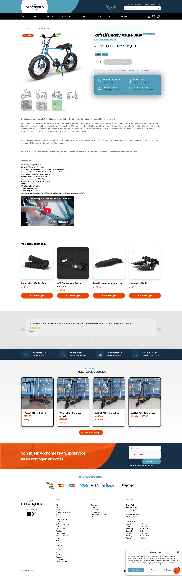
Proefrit (124, 16)
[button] (178, 552)
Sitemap (94, 517)
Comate (59, 517)
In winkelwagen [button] (37, 296)
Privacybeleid (95, 512)
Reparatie (138, 16)
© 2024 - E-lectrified (28, 571)
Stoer (58, 555)
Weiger (153, 570)
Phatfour (59, 550)
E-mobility (50, 16)
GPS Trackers (60, 533)
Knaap (58, 538)
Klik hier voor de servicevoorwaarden (141, 465)
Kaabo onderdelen (62, 536)
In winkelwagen (118, 62)
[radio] (98, 54)
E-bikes (36, 16)
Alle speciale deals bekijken (91, 433)
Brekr (58, 514)
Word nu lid (151, 461)
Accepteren (136, 570)
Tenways (59, 557)
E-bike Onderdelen (62, 519)
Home (23, 28)
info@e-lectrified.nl (152, 5)
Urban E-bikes (60, 559)
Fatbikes (29, 28)
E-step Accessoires (62, 524)
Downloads (94, 510)
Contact (112, 16)
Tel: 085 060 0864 (134, 5)
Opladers (59, 545)
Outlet (100, 16)
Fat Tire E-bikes (61, 529)
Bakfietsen (59, 507)
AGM (57, 505)
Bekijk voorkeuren (170, 570)
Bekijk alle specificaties (105, 39)
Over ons (94, 505)
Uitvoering (98, 51)
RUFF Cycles (60, 552)
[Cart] (158, 16)
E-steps (24, 16)
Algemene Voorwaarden (99, 514)
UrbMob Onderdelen (63, 562)
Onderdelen (85, 16)
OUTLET (59, 547)
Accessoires (67, 16)
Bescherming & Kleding (63, 512)
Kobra (58, 540)
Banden (58, 510)
